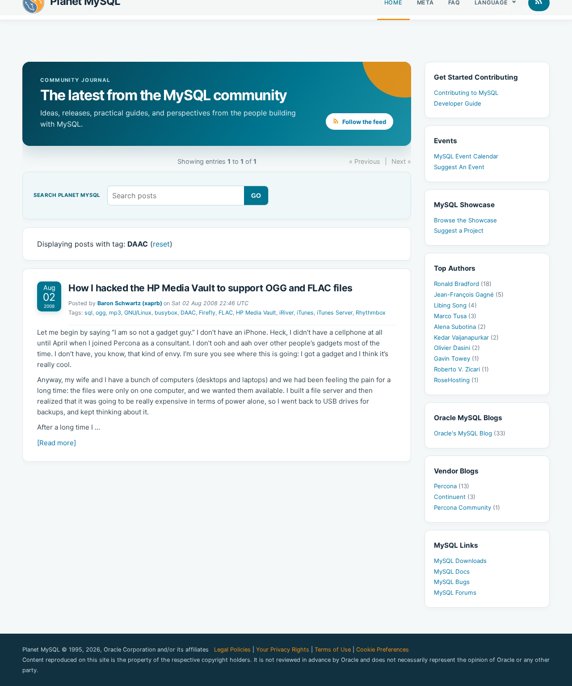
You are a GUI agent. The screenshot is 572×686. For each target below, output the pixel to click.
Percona (451, 486)
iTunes (305, 312)
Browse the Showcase (465, 220)
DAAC (188, 312)
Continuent (454, 496)
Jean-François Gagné (469, 294)
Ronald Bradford (463, 283)
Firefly (207, 312)
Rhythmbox (371, 312)
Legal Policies (232, 649)
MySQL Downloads (460, 560)
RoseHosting (456, 379)
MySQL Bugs (452, 581)
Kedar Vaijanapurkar (466, 337)
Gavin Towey (456, 358)
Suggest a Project (459, 230)
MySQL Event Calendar (466, 156)
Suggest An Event (459, 166)
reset (161, 243)
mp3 (115, 312)
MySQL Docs (452, 571)
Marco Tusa (455, 316)
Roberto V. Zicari (461, 369)
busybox (166, 312)
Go (256, 195)
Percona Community (467, 507)
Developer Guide (457, 103)
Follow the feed (363, 121)
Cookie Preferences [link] (382, 649)
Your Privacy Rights (282, 649)
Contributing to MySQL (466, 92)
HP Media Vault (256, 312)
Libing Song (455, 305)
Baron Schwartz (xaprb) (129, 303)
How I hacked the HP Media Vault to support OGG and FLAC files (210, 288)
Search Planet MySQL (67, 195)
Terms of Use (333, 649)
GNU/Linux (137, 312)
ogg (101, 312)
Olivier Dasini (457, 347)
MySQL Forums (455, 592)
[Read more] (56, 443)
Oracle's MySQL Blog (469, 433)
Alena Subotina (460, 326)
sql (88, 312)
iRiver (286, 312)
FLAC (226, 312)
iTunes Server (335, 312)
